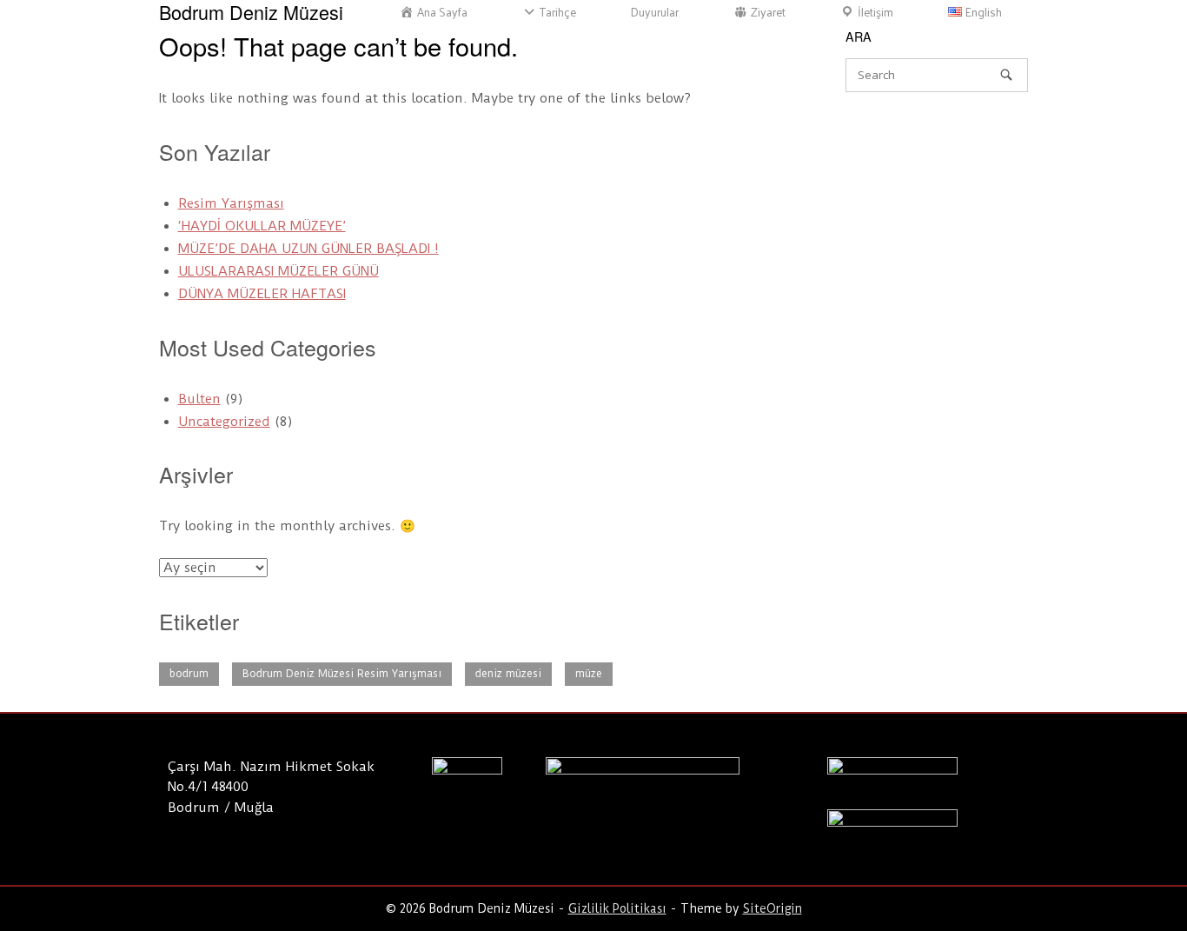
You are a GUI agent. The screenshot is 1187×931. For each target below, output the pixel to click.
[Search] (1006, 74)
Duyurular (655, 12)
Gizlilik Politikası (617, 908)
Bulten (199, 399)
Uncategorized (224, 421)
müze (588, 674)
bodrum (189, 674)
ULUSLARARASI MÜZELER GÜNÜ (278, 271)
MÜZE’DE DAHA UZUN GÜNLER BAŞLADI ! (308, 248)
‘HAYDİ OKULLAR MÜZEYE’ (262, 226)
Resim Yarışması (231, 203)
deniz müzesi (508, 674)
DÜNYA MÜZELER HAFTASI (262, 294)
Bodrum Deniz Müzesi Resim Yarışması (341, 674)
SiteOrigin (772, 908)
